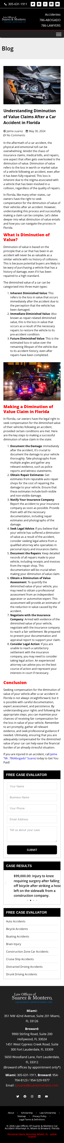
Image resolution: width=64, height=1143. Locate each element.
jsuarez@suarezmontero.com (37, 1085)
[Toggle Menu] (58, 34)
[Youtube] (57, 4)
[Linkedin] (51, 4)
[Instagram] (45, 4)
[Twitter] (33, 4)
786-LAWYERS (51, 25)
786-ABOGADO (50, 20)
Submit (32, 850)
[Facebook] (39, 4)
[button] (6, 883)
